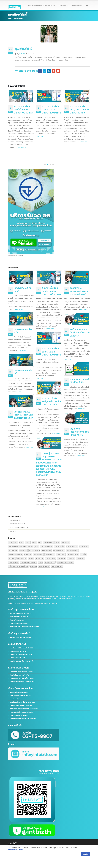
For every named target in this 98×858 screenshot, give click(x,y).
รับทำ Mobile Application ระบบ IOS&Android (24, 709)
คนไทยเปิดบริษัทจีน (34, 550)
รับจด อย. (31, 558)
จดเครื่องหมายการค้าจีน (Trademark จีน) (22, 661)
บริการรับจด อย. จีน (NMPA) (18, 651)
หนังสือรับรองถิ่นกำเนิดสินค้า (29, 562)
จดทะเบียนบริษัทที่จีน (72, 550)
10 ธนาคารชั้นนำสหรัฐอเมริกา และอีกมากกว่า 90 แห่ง (51, 109)
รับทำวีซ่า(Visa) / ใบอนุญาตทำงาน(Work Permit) (24, 627)
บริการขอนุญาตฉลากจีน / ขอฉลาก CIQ (21, 654)
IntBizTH (22, 54)
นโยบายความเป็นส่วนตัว (15, 850)
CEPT (15, 542)
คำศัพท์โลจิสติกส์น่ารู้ (59, 550)
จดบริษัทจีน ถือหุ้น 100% (15, 554)
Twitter (44, 71)
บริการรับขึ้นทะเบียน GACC (17, 658)
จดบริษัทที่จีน (27, 554)
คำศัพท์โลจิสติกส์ (46, 550)
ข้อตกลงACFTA (13, 550)
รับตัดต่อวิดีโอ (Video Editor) (18, 692)
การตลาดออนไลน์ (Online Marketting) (21, 712)
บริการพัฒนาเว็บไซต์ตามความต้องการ (21, 705)
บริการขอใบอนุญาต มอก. (17, 620)
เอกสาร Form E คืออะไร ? (23, 289)
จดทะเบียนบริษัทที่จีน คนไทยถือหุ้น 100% (21, 648)
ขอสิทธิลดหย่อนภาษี (71, 546)
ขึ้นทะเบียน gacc (83, 546)
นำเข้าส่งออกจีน (61, 554)
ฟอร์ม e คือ (12, 558)
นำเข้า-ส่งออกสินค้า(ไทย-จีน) (18, 527)
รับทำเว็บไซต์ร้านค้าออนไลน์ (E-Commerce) (22, 702)
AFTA (10, 542)
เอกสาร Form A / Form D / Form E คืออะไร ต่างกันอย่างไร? (23, 415)
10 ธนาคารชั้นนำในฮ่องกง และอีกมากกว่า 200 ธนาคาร (23, 109)
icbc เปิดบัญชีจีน (48, 542)
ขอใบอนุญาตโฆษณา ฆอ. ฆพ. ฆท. (19, 617)
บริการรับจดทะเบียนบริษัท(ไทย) (19, 623)
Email (58, 71)
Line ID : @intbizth (77, 5)
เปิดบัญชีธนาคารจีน (57, 566)
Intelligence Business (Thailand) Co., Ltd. (41, 5)
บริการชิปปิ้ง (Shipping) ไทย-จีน (19, 675)
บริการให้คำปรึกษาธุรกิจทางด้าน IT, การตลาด (23, 719)
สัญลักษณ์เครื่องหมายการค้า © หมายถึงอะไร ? (79, 432)
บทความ (12, 531)
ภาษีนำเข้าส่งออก (21, 558)
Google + (53, 71)
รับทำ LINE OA (61, 558)
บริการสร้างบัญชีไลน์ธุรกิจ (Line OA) (20, 696)
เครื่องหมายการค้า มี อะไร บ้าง (65, 562)
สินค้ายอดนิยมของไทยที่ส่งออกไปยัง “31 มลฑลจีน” (80, 109)
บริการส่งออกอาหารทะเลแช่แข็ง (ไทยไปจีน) (22, 678)
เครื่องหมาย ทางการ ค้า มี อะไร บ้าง (18, 566)
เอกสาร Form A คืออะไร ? (23, 372)
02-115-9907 (64, 5)
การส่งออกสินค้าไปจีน (46, 546)
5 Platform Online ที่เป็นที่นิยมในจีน (80, 381)
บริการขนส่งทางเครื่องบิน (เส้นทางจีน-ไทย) (22, 682)
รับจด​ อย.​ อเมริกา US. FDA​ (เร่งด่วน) (20, 637)
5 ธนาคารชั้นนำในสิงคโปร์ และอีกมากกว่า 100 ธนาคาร (51, 291)
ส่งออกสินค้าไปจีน (13, 562)
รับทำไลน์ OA (70, 558)
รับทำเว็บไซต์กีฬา (15, 699)
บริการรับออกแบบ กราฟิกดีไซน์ (19, 715)
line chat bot (65, 542)
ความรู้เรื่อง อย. (14, 520)
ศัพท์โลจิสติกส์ (80, 558)
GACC (40, 542)
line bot (57, 542)
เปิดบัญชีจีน (33, 566)
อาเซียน (41, 562)
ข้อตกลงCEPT (23, 550)
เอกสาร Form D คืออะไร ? (23, 331)
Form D (28, 542)
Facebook (40, 71)
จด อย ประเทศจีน (38, 554)
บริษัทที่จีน (83, 554)
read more (12, 136)
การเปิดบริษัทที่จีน (59, 546)
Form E (34, 542)
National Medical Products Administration (21, 546)
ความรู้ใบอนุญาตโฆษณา (16, 524)
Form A (21, 542)
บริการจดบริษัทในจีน (72, 554)
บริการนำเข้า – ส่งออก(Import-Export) (21, 672)
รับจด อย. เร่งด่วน (50, 558)
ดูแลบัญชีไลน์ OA (49, 554)
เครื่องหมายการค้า (50, 562)
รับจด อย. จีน (39, 558)
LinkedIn (49, 71)
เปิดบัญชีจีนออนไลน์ (44, 566)
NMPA (36, 546)
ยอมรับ (85, 854)
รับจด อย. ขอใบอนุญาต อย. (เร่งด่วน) (20, 613)
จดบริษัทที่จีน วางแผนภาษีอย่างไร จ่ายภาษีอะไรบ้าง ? (79, 291)
